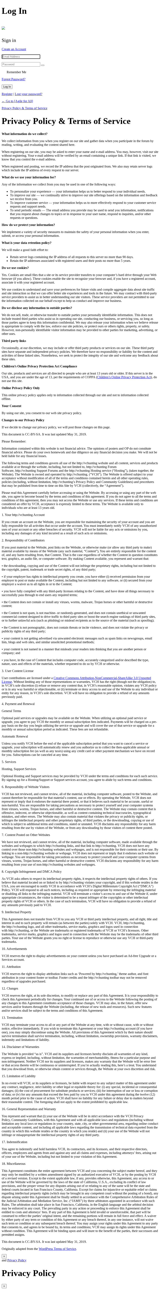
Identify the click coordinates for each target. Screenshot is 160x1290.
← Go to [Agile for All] (17, 101)
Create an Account (14, 49)
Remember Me (16, 72)
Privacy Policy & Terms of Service (24, 108)
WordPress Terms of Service (57, 1249)
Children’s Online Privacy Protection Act (124, 377)
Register (7, 94)
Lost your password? (28, 94)
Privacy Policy (16, 1260)
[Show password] (42, 65)
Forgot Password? (13, 79)
